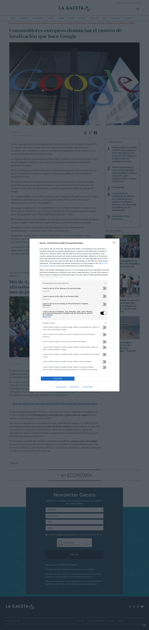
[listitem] (74, 283)
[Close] (115, 243)
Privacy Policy (88, 387)
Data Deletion (61, 387)
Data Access (74, 387)
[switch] (103, 288)
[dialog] (74, 315)
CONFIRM (57, 379)
